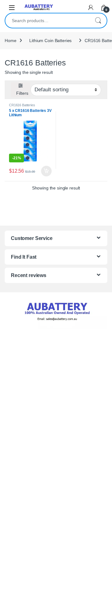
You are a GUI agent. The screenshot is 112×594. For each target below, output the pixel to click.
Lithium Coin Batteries (50, 40)
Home (10, 40)
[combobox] (47, 20)
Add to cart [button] (46, 171)
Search (98, 20)
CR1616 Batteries (22, 105)
